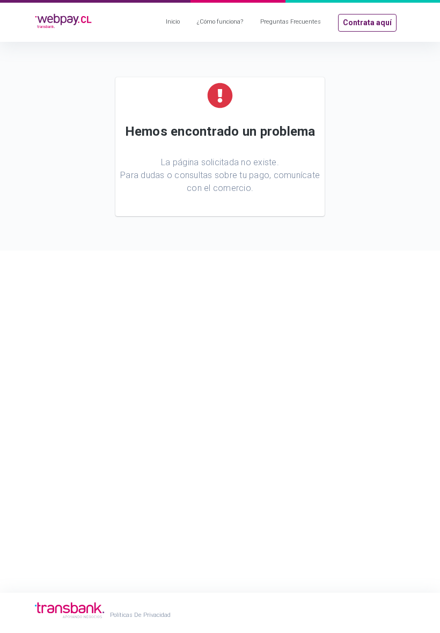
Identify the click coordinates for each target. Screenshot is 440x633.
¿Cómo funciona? (220, 21)
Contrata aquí (367, 22)
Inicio (173, 21)
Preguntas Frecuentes (290, 21)
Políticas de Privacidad (140, 615)
